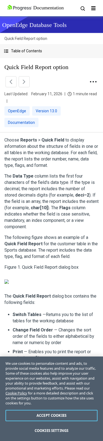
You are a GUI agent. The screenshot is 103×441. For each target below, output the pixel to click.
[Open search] (82, 8)
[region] (51, 398)
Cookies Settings (51, 430)
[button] (51, 51)
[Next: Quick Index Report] (24, 82)
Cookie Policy (16, 393)
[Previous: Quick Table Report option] (11, 82)
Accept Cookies (51, 415)
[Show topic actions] (93, 81)
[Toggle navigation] (93, 8)
